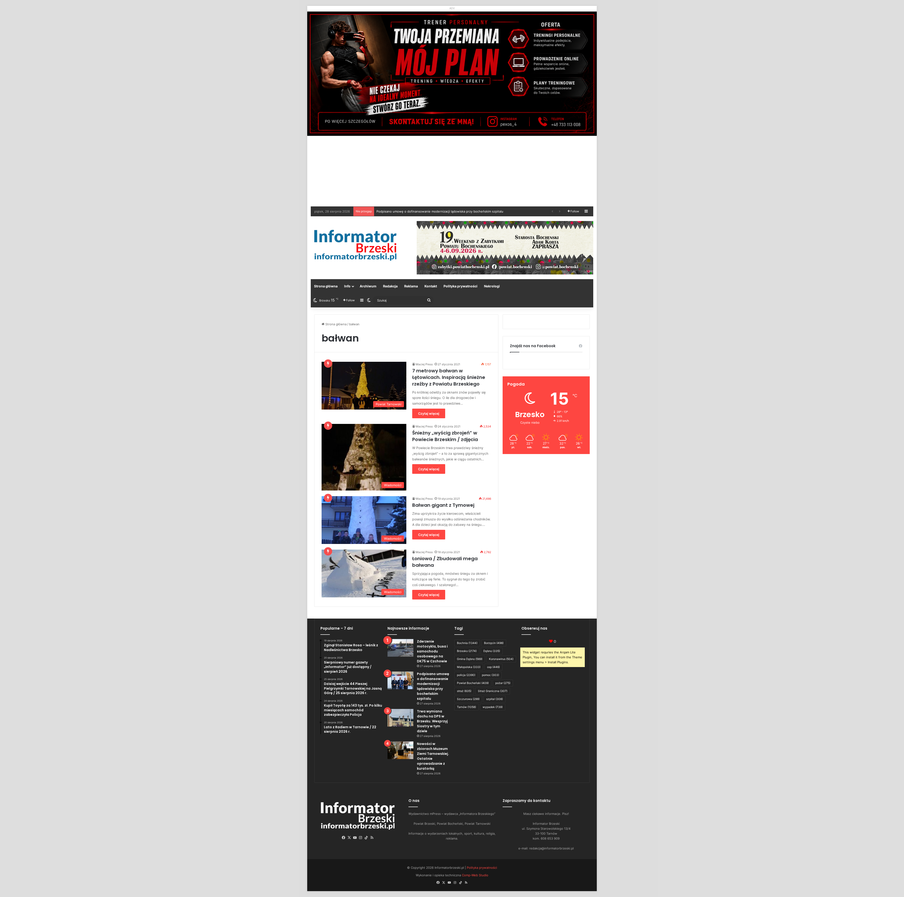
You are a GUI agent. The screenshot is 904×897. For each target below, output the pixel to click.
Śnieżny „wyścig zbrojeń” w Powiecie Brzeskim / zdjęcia (445, 436)
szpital (494, 699)
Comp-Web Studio (475, 875)
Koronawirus (501, 659)
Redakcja (390, 286)
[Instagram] (360, 838)
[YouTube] (355, 838)
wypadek (493, 707)
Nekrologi (492, 286)
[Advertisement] (452, 171)
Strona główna (326, 286)
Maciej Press (424, 364)
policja (466, 675)
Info (347, 286)
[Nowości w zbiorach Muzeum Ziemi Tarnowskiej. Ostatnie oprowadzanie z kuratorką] (400, 750)
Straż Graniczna (492, 691)
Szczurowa (468, 699)
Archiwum (368, 286)
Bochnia (467, 643)
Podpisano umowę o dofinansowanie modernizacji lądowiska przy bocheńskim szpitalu (433, 686)
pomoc (490, 675)
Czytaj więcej (428, 413)
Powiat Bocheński (473, 683)
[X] (349, 838)
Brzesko (467, 651)
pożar (502, 683)
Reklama (411, 286)
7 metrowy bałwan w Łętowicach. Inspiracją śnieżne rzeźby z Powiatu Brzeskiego (448, 377)
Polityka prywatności (460, 286)
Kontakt (430, 286)
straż (464, 691)
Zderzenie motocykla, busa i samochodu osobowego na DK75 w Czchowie (432, 651)
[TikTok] (366, 838)
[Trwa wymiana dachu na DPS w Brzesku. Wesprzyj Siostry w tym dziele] (400, 718)
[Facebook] (344, 838)
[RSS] (372, 838)
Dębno (491, 651)
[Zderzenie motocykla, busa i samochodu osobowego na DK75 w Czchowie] (400, 648)
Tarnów (466, 707)
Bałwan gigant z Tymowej (443, 505)
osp (493, 667)
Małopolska (468, 667)
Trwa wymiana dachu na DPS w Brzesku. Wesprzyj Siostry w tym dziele (428, 211)
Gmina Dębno (469, 659)
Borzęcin (494, 643)
